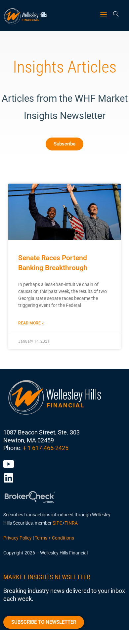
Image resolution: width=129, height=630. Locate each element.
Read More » (31, 323)
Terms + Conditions (54, 538)
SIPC (58, 523)
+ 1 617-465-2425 (45, 447)
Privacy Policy (17, 538)
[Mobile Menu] (104, 14)
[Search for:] (113, 14)
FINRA (71, 523)
